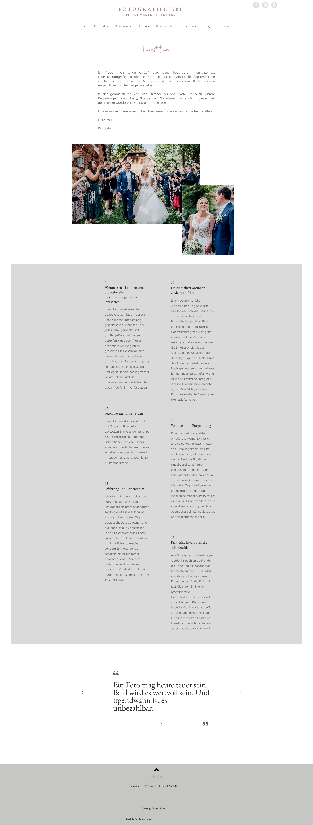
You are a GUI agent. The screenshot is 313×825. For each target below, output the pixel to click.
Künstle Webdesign (143, 819)
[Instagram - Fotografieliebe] (265, 5)
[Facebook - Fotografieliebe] (256, 5)
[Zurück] (82, 693)
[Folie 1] (161, 723)
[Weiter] (240, 693)
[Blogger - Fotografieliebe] (274, 5)
